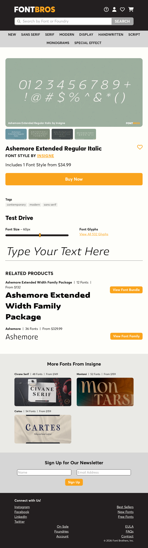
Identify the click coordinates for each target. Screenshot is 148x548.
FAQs (130, 531)
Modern (66, 34)
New (12, 34)
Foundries (61, 531)
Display (86, 34)
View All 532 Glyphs (93, 234)
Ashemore (21, 337)
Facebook (21, 512)
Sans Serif (30, 34)
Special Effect (87, 43)
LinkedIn (20, 517)
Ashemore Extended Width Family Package (47, 306)
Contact (127, 536)
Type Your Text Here (57, 252)
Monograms (58, 43)
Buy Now (74, 179)
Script (134, 34)
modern (35, 204)
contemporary (16, 204)
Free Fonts (126, 517)
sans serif (50, 204)
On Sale (63, 526)
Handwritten (110, 34)
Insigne (45, 155)
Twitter (19, 522)
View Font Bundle (126, 290)
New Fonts (126, 512)
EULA (129, 526)
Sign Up (74, 482)
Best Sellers (125, 507)
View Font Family (126, 336)
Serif (49, 34)
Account (62, 536)
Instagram (22, 507)
